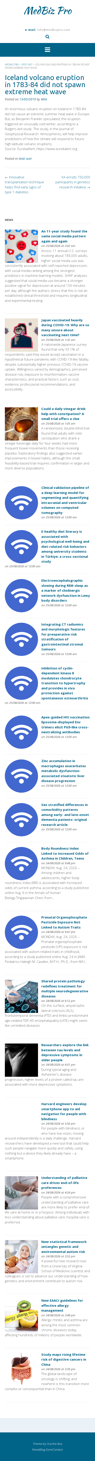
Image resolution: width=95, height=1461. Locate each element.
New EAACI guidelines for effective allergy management (62, 1305)
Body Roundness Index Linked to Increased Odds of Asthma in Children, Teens (65, 853)
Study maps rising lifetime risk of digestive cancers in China (63, 1359)
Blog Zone (46, 1449)
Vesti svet (25, 158)
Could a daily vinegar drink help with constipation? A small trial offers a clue (63, 413)
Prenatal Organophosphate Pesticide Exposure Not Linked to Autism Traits (64, 922)
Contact (58, 1449)
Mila (44, 99)
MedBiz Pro (47, 10)
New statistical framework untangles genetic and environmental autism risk (64, 1246)
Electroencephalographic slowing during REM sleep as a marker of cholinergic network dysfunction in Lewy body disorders (65, 590)
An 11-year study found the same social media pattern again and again (64, 236)
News (35, 1449)
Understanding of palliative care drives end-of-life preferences (64, 1182)
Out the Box (54, 1444)
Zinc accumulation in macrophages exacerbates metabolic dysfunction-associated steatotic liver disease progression (63, 771)
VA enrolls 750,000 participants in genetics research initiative (72, 182)
